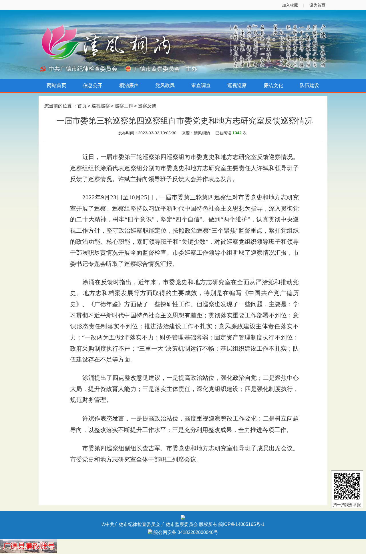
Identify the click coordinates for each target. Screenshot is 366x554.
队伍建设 (309, 85)
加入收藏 (290, 5)
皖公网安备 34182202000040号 (185, 532)
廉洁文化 (273, 85)
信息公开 (92, 85)
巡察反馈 (147, 105)
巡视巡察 (237, 85)
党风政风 (165, 85)
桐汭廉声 (129, 85)
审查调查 (201, 85)
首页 (82, 105)
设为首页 (317, 5)
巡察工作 (124, 105)
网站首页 (56, 85)
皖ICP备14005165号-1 (241, 524)
